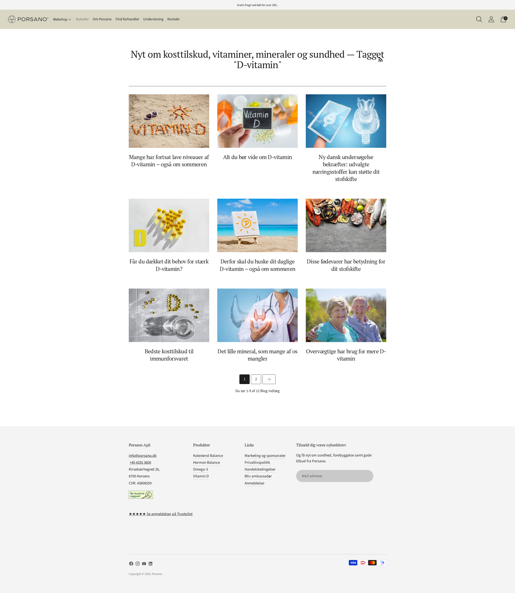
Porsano (157, 574)
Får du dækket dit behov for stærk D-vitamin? (169, 265)
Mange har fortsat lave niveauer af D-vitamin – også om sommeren (169, 160)
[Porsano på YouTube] (144, 564)
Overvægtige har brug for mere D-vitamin (346, 354)
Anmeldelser (255, 483)
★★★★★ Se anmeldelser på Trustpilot (161, 514)
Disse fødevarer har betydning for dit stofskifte (346, 265)
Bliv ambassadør (258, 476)
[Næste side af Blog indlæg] (269, 379)
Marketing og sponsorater (265, 455)
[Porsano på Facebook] (131, 564)
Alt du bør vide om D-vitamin (257, 157)
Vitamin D (201, 476)
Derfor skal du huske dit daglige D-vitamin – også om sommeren (257, 265)
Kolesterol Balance (208, 455)
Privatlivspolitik (257, 462)
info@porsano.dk (143, 455)
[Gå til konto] (491, 19)
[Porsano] (28, 19)
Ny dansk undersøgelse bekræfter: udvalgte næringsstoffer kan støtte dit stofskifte (346, 167)
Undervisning (153, 19)
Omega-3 (200, 469)
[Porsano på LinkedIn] (150, 564)
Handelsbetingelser (260, 469)
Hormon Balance (206, 462)
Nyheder (82, 19)
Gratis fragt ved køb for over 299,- (257, 5)
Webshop (60, 19)
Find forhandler (127, 19)
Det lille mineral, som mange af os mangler (257, 354)
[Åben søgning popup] (479, 19)
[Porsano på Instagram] (137, 564)
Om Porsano (102, 19)
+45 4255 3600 (140, 462)
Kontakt (173, 19)
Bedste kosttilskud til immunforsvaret (169, 354)
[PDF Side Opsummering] (380, 59)
